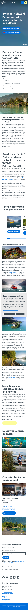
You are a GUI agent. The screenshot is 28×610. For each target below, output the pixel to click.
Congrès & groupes (6, 601)
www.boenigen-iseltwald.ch (8, 509)
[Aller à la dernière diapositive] (12, 537)
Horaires (4, 596)
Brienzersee (18, 225)
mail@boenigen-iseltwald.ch (8, 508)
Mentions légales (11, 605)
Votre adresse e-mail (8, 550)
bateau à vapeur (11, 377)
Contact (4, 605)
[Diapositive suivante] (5, 217)
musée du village (12, 272)
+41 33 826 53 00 (8, 592)
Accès (3, 597)
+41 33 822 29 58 (8, 506)
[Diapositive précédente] (5, 214)
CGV (11, 599)
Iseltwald (25, 112)
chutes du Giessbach (14, 371)
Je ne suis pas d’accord (9, 314)
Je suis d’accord (20, 314)
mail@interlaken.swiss (7, 593)
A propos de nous (16, 606)
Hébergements (5, 599)
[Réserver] (25, 2)
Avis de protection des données (10, 310)
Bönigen (25, 44)
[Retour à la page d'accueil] (4, 2)
